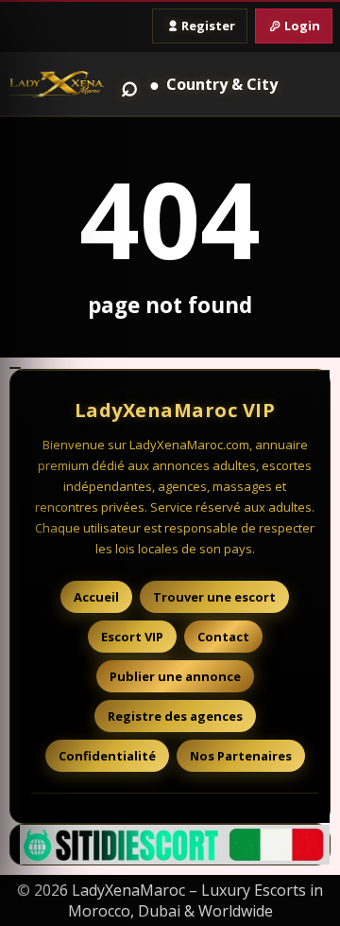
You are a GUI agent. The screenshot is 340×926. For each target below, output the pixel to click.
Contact (223, 636)
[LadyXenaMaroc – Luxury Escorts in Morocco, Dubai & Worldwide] (56, 84)
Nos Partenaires (241, 755)
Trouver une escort (214, 596)
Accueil (96, 596)
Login (302, 25)
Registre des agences (175, 716)
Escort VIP (132, 636)
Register (208, 25)
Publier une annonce (175, 676)
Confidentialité (107, 755)
